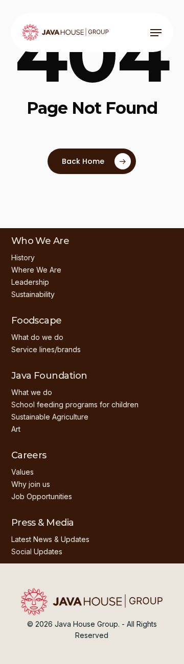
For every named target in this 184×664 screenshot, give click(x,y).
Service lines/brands (46, 349)
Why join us (30, 484)
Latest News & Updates (50, 539)
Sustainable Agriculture (49, 416)
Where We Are (36, 269)
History (23, 257)
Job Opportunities (41, 496)
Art (15, 429)
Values (22, 472)
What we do (31, 392)
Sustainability (33, 294)
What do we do (37, 337)
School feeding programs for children (75, 404)
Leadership (30, 282)
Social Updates (36, 551)
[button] (156, 33)
